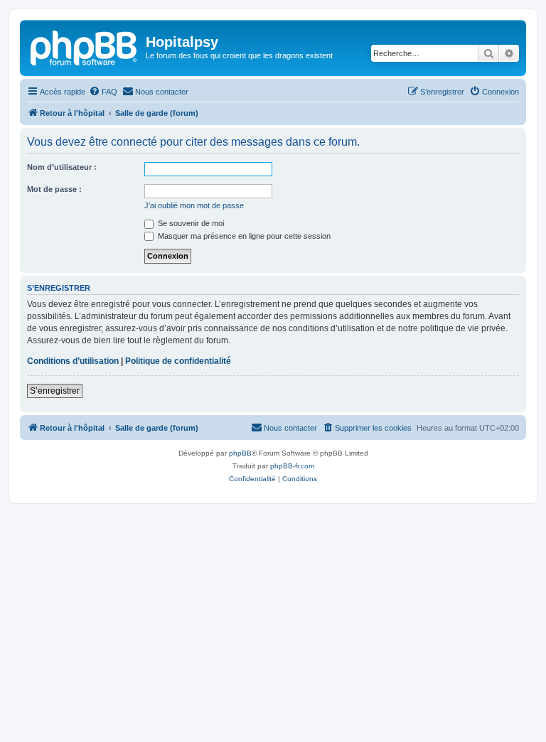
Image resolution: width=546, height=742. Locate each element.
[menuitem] (103, 91)
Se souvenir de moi (190, 223)
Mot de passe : (54, 189)
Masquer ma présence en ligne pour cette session (243, 236)
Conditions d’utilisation (73, 361)
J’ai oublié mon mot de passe (194, 205)
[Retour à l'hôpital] (84, 46)
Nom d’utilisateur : (62, 167)
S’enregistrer (55, 391)
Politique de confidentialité (178, 361)
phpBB (240, 453)
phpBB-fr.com (292, 466)
